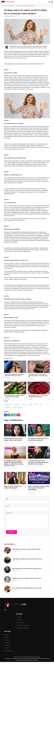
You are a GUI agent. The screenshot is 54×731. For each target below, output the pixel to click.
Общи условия (20, 622)
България (30, 404)
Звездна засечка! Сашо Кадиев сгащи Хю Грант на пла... (27, 578)
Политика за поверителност (23, 625)
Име (7, 499)
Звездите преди (9, 650)
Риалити (7, 648)
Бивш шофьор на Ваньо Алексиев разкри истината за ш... (27, 558)
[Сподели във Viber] (8, 415)
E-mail (7, 506)
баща (36, 404)
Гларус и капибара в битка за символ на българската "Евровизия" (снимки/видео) (39, 488)
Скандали (7, 642)
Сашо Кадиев (17, 404)
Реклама (19, 617)
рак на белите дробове (17, 407)
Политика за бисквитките (23, 627)
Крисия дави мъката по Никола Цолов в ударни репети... (27, 568)
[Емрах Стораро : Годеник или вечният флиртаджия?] (15, 478)
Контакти (19, 619)
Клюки (6, 637)
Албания (24, 404)
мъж (41, 404)
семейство (7, 407)
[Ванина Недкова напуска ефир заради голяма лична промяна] (15, 430)
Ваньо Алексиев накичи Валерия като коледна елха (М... (27, 588)
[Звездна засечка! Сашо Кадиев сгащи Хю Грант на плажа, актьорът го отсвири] (7, 579)
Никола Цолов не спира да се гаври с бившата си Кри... (26, 549)
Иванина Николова (10, 16)
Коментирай (11, 532)
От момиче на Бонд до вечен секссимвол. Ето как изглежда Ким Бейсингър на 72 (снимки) (38, 462)
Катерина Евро (8, 404)
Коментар (9, 513)
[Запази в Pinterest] (18, 415)
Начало (5, 5)
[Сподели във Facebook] (5, 415)
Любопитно (11, 5)
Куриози (7, 640)
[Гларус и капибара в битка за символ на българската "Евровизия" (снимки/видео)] (39, 478)
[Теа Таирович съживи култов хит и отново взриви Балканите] (39, 430)
